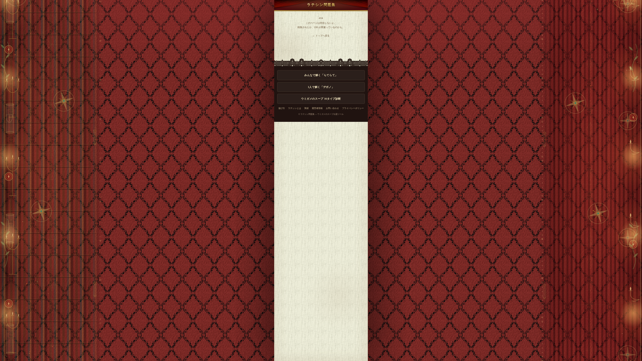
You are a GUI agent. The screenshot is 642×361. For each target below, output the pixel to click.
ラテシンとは (294, 108)
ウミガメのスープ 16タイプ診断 (321, 98)
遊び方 (281, 108)
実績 (306, 108)
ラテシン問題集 (321, 5)
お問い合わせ (332, 108)
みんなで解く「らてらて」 (321, 75)
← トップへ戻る (321, 35)
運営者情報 (317, 108)
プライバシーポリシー (353, 108)
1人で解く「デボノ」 (321, 87)
